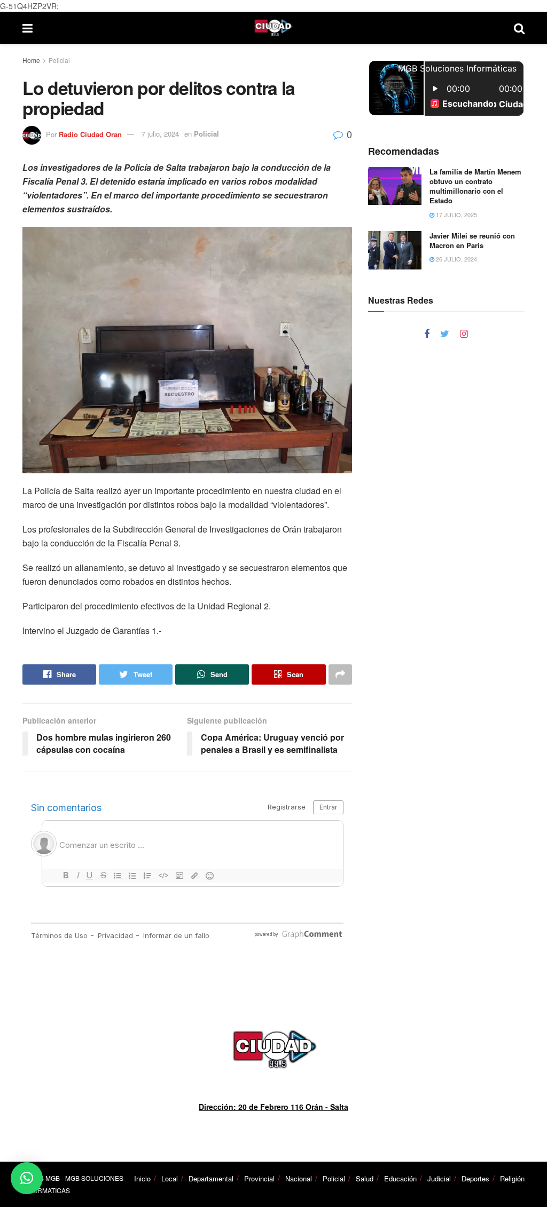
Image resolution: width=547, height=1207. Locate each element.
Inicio (142, 1178)
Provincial (259, 1178)
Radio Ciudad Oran (90, 134)
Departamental (211, 1178)
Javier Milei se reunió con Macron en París (472, 240)
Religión (512, 1178)
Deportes (475, 1178)
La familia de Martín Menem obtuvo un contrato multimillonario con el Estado (475, 186)
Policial (59, 60)
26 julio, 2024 (455, 259)
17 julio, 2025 (455, 214)
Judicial (439, 1178)
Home (31, 60)
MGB (52, 1177)
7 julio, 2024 (160, 134)
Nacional (298, 1178)
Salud (364, 1178)
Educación (400, 1178)
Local (169, 1178)
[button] (27, 1178)
